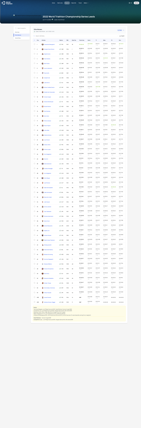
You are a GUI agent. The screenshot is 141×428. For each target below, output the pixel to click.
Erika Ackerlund (47, 163)
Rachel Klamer (47, 106)
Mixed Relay (18, 38)
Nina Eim (46, 159)
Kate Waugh (47, 178)
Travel (80, 3)
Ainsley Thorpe (47, 283)
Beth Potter (47, 63)
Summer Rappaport (48, 259)
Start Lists (60, 3)
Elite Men (17, 32)
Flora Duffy (46, 73)
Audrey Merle (47, 144)
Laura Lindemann (48, 68)
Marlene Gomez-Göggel (49, 302)
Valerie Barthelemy (48, 249)
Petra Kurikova (47, 120)
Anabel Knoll (47, 78)
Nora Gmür (46, 273)
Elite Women (18, 35)
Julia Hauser (47, 202)
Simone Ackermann (48, 216)
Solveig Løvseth (47, 245)
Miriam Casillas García (49, 87)
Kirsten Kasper (47, 97)
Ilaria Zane (46, 116)
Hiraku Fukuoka (47, 292)
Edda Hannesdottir (48, 187)
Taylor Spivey (47, 58)
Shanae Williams (48, 264)
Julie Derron (47, 82)
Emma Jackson (47, 206)
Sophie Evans (47, 54)
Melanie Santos (47, 135)
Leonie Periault (47, 297)
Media (85, 3)
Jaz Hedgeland (47, 173)
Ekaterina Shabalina (48, 278)
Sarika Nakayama (48, 225)
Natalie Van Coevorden (49, 92)
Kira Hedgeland (47, 154)
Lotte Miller (46, 130)
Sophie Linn (46, 230)
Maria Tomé (46, 221)
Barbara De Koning (48, 254)
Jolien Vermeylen (48, 192)
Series (136, 3)
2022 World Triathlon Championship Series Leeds (69, 16)
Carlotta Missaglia (48, 168)
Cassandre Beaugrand (49, 44)
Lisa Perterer (47, 183)
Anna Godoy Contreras (49, 288)
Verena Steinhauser (48, 101)
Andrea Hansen (47, 235)
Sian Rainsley (47, 111)
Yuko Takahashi (47, 211)
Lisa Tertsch (47, 140)
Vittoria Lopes (47, 149)
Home (53, 3)
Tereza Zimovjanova (48, 268)
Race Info (73, 3)
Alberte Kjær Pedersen (49, 240)
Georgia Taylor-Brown (49, 49)
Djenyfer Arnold (47, 197)
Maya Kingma (47, 125)
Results (67, 3)
